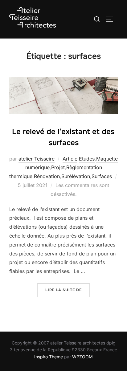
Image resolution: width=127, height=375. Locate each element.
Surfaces (102, 176)
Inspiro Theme (48, 356)
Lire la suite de (67, 289)
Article (70, 159)
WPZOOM (82, 356)
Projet (58, 167)
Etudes (87, 159)
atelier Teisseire (36, 159)
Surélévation (75, 176)
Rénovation (47, 176)
